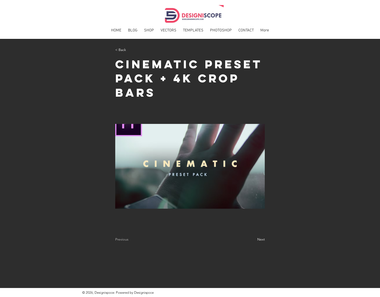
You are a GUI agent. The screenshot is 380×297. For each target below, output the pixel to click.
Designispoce (144, 292)
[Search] (293, 19)
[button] (246, 31)
